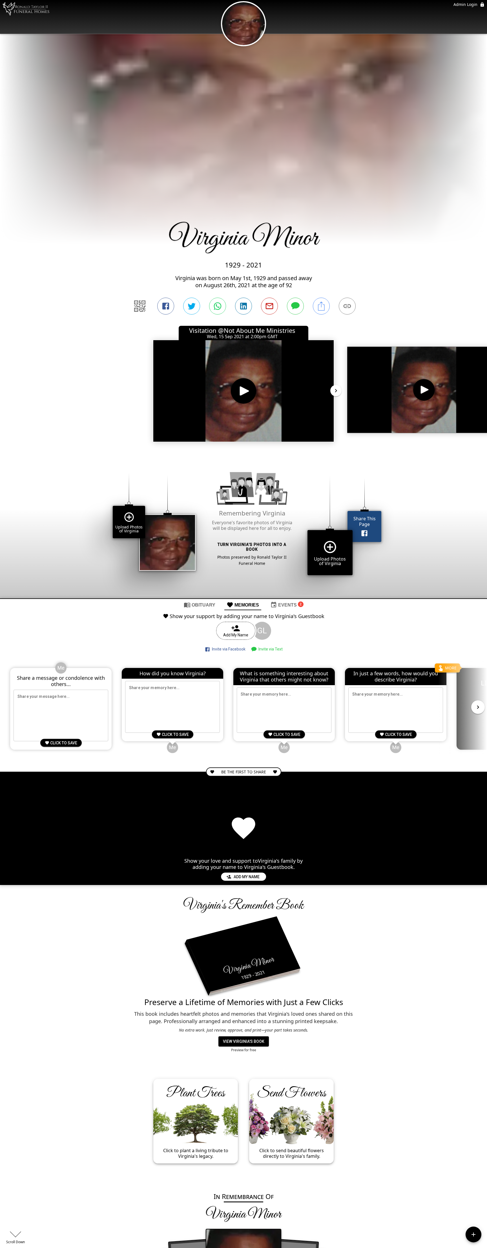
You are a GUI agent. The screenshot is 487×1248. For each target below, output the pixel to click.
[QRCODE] (139, 306)
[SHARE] (321, 306)
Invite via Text (270, 649)
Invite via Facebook (227, 649)
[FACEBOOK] (165, 306)
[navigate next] (336, 390)
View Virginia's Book (243, 1041)
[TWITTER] (191, 306)
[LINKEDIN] (243, 306)
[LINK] (347, 306)
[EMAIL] (269, 306)
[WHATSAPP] (217, 306)
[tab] (199, 604)
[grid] (243, 527)
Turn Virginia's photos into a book (252, 547)
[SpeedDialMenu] (473, 1234)
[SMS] (295, 306)
